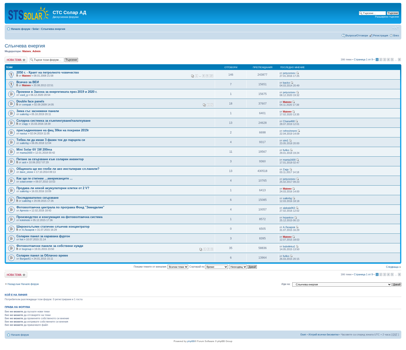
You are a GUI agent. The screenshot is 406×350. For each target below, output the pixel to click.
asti (24, 162)
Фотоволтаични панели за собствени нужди (49, 246)
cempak (26, 104)
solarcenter (26, 181)
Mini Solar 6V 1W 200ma (34, 149)
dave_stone (26, 172)
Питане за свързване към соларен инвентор (50, 159)
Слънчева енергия (53, 28)
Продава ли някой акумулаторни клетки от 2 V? (52, 188)
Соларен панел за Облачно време (42, 255)
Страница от (363, 59)
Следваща (392, 266)
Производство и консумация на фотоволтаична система (59, 217)
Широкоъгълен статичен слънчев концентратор (53, 226)
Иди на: (285, 284)
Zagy (25, 123)
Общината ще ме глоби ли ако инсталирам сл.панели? (57, 169)
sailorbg (24, 114)
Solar (35, 28)
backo (286, 82)
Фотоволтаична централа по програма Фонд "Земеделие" (60, 207)
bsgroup (26, 249)
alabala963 (289, 207)
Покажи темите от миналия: (151, 266)
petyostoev (289, 73)
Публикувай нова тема (15, 59)
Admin (36, 51)
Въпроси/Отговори (357, 35)
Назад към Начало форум (23, 284)
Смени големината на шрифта (395, 28)
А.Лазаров (28, 229)
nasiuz (23, 133)
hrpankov (288, 217)
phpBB (191, 341)
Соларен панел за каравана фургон (43, 236)
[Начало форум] (29, 12)
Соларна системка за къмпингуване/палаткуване (53, 120)
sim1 (285, 140)
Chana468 (289, 121)
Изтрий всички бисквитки (323, 334)
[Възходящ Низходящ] (243, 266)
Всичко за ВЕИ (27, 82)
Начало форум (20, 28)
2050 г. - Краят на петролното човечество (47, 72)
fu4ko (286, 150)
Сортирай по (197, 266)
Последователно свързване (37, 197)
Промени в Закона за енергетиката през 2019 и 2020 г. (56, 91)
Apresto (24, 210)
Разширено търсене (387, 16)
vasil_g (24, 94)
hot (21, 239)
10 (211, 76)
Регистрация (380, 35)
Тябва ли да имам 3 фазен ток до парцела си (50, 140)
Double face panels (30, 101)
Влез (396, 35)
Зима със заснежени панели (37, 111)
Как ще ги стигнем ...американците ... (44, 178)
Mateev (26, 51)
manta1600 (26, 152)
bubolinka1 (289, 246)
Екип (303, 334)
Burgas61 (25, 258)
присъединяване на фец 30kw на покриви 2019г (52, 130)
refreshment (290, 130)
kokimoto (25, 220)
